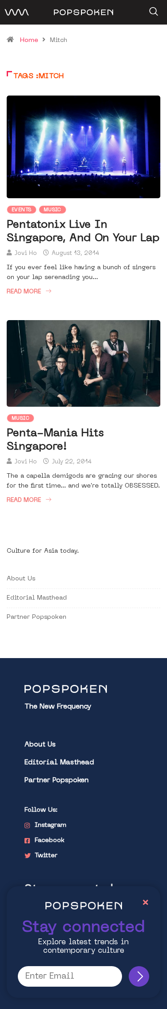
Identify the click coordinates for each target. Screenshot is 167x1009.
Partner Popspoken (36, 617)
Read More (24, 292)
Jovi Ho (25, 253)
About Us (21, 579)
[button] (152, 8)
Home (29, 40)
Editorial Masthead (37, 598)
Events (22, 210)
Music (52, 210)
